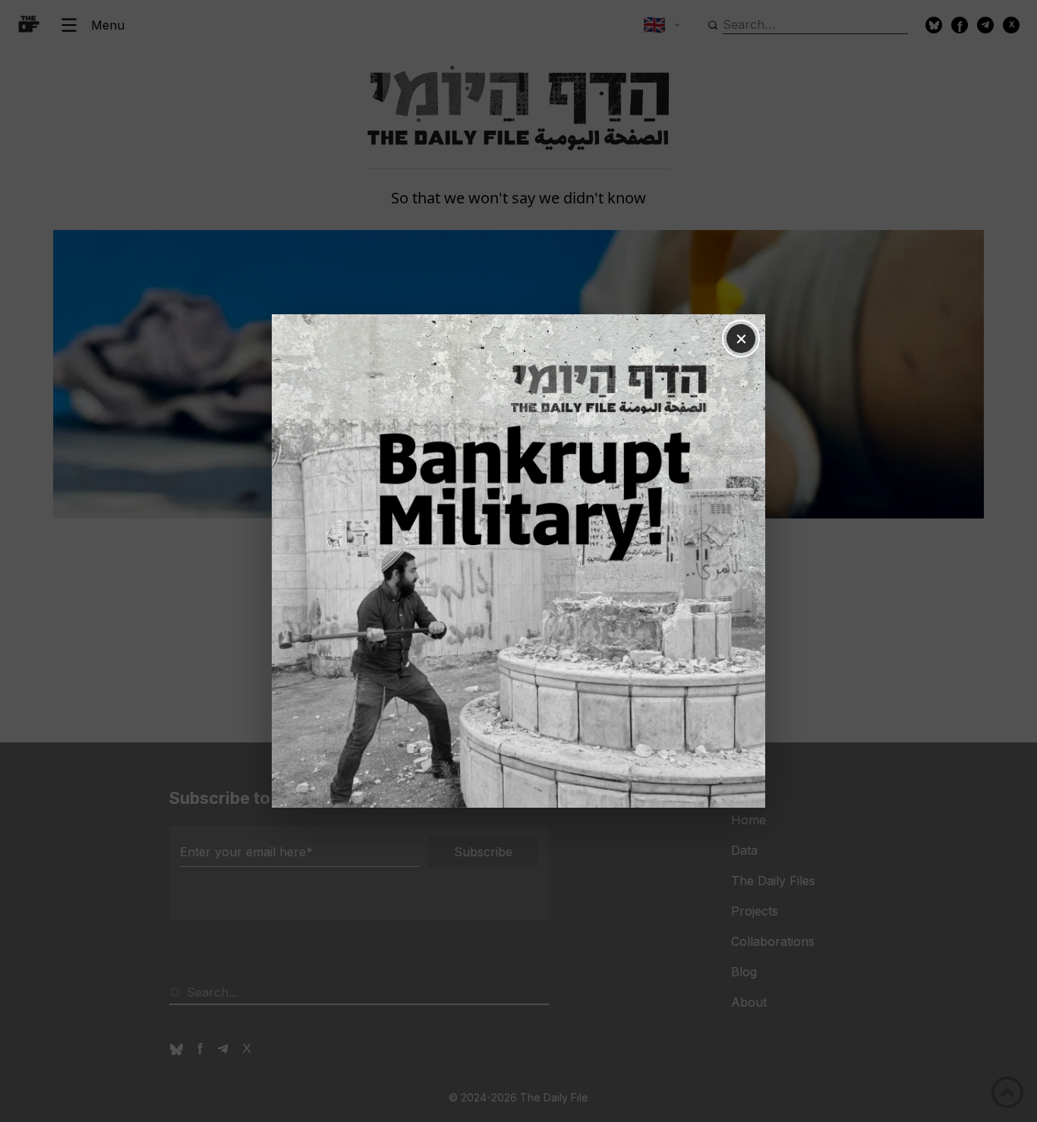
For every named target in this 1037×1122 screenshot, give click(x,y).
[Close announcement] (741, 338)
